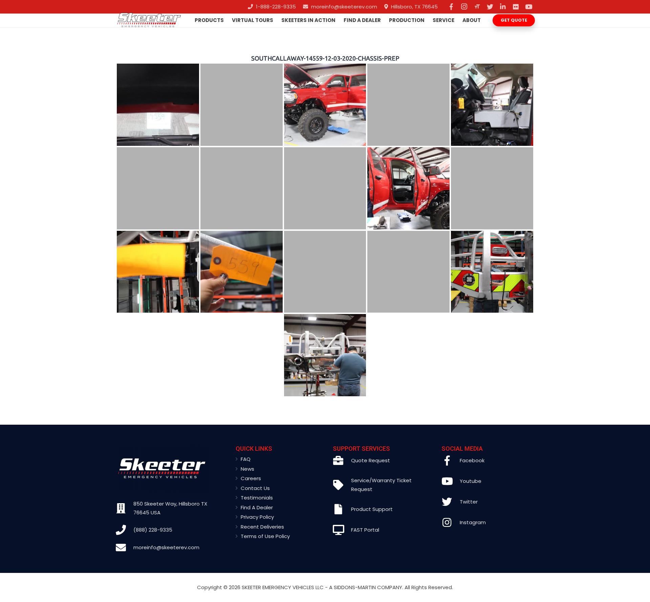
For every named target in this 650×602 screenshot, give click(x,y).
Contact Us (255, 488)
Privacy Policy (257, 516)
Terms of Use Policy (265, 536)
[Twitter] (489, 6)
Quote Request (370, 460)
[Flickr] (515, 6)
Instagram (473, 522)
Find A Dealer (257, 507)
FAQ (246, 459)
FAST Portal (365, 529)
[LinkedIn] (502, 6)
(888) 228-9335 (152, 529)
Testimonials (257, 497)
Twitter (469, 501)
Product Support (372, 509)
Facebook (472, 460)
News (247, 468)
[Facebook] (451, 6)
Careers (251, 478)
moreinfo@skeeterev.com (166, 547)
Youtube (470, 481)
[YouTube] (528, 6)
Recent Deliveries (262, 526)
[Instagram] (464, 6)
